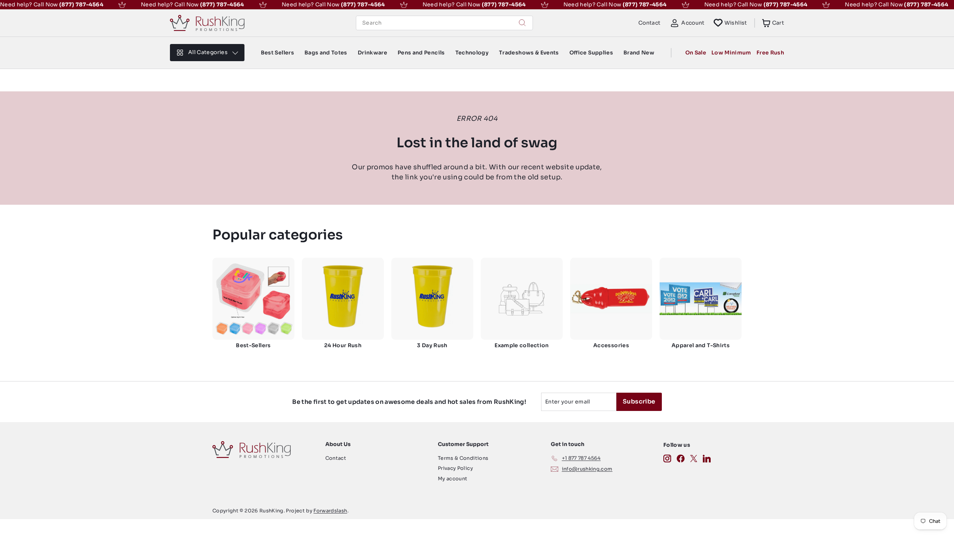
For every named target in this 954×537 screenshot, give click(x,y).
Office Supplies (591, 52)
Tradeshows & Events (529, 52)
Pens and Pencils (421, 52)
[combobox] (444, 23)
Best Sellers (277, 52)
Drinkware (372, 52)
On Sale (695, 52)
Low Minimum (731, 52)
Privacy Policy (455, 468)
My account (453, 478)
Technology (472, 52)
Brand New (638, 52)
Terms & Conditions (463, 458)
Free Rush (770, 52)
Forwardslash (330, 511)
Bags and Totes (325, 52)
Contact (649, 22)
